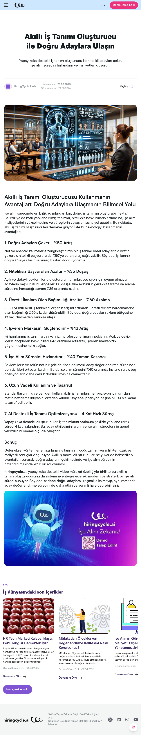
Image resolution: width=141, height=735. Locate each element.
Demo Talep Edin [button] (124, 5)
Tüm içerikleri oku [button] (17, 689)
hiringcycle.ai (15, 472)
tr (100, 5)
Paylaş (124, 86)
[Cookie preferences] (133, 727)
